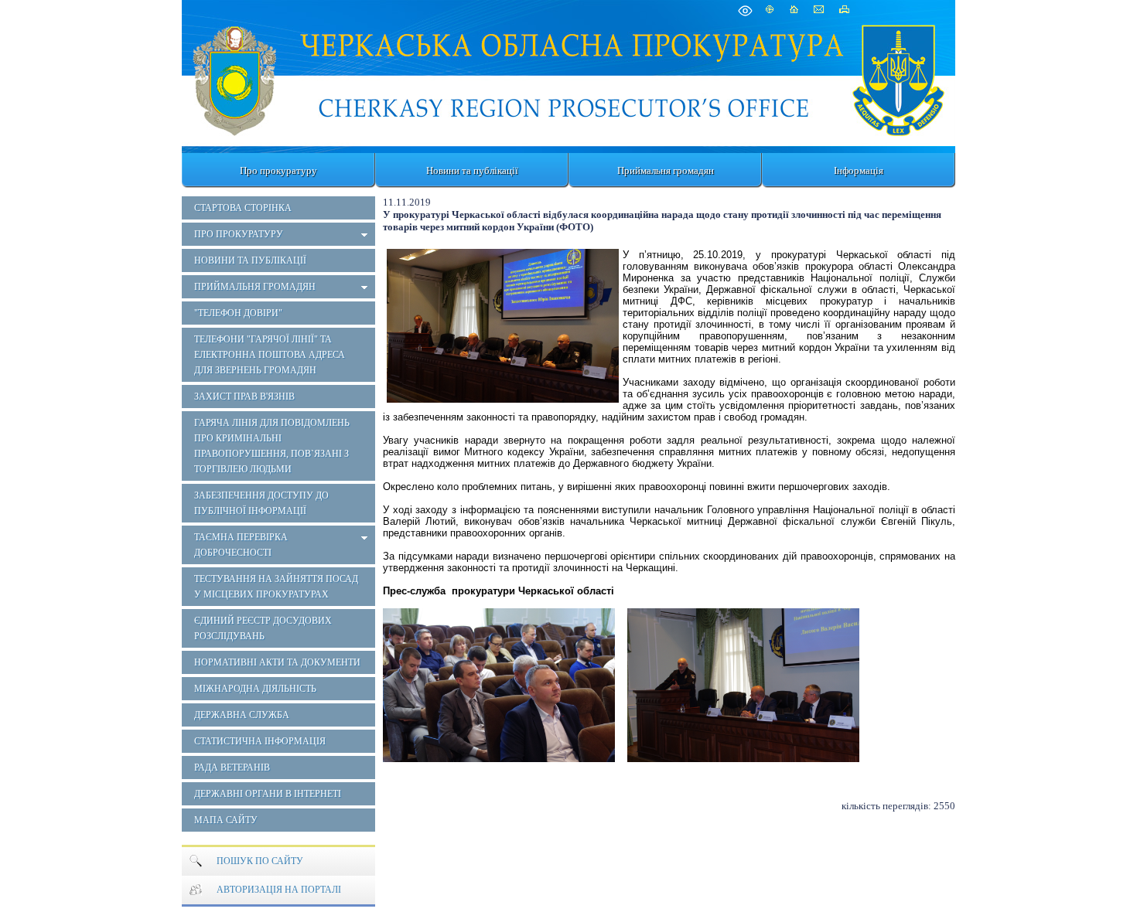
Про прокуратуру (278, 170)
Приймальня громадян (665, 170)
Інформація (858, 170)
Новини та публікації (472, 170)
